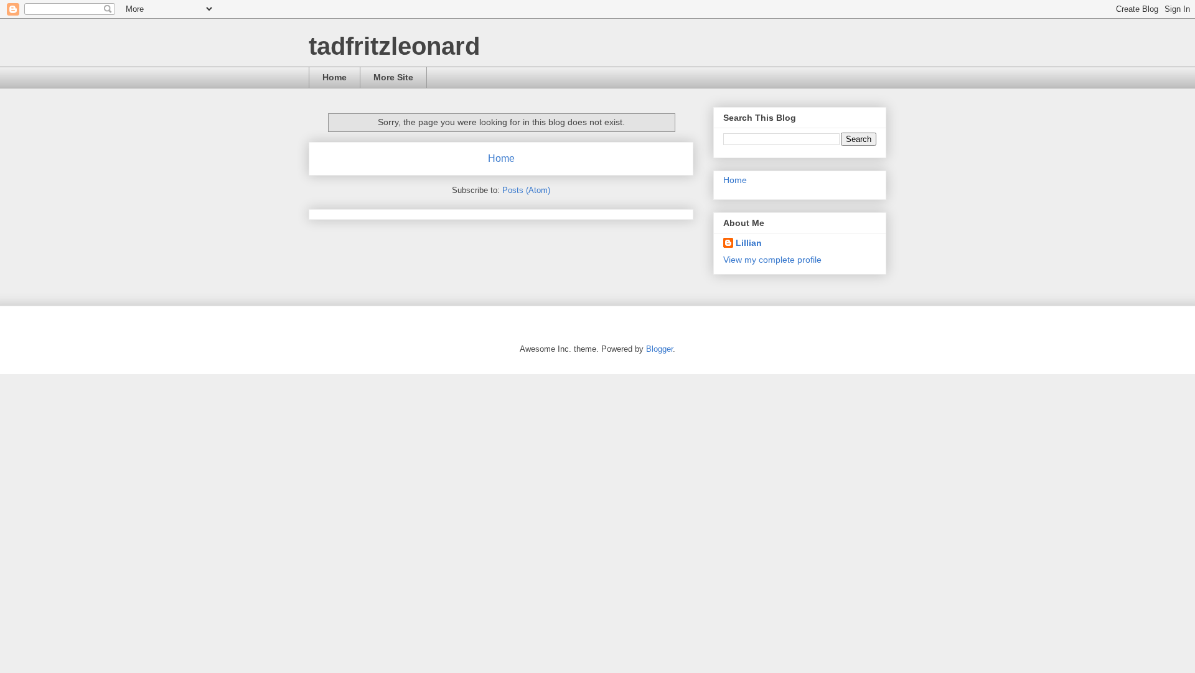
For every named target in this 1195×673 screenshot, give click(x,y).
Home (334, 77)
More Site (393, 77)
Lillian (749, 243)
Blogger (659, 349)
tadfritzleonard (394, 46)
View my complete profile (772, 260)
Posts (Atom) (526, 190)
